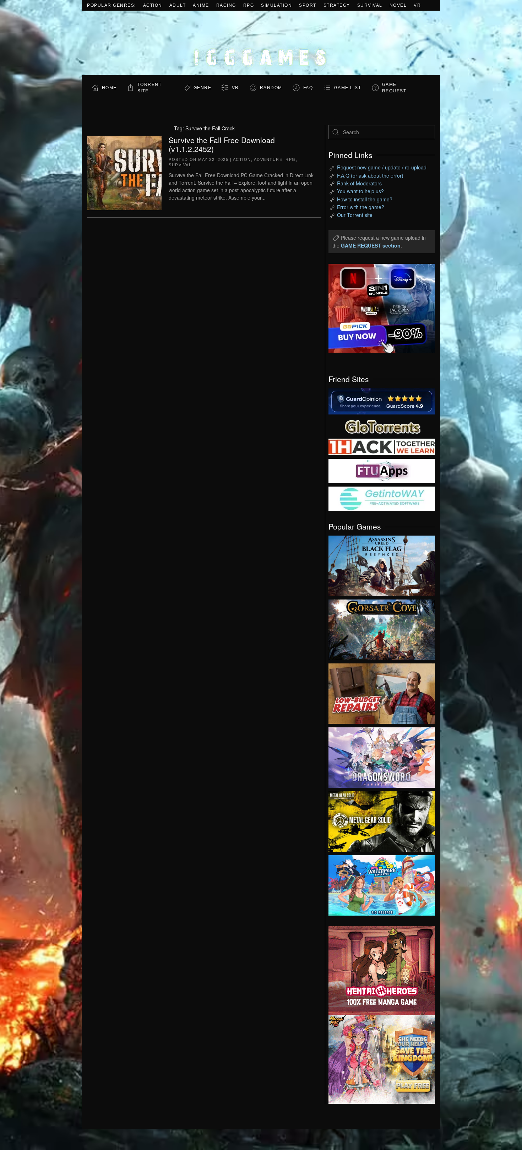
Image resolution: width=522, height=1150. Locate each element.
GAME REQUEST (394, 87)
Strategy (336, 5)
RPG (248, 5)
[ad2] (378, 970)
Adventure (268, 159)
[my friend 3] (381, 446)
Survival (369, 5)
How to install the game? (364, 199)
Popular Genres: (111, 5)
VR (417, 5)
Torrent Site (149, 87)
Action (152, 5)
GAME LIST (347, 87)
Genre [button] (203, 87)
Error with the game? (360, 207)
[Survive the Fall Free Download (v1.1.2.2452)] (124, 171)
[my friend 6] (381, 470)
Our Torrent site (355, 214)
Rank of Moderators (359, 183)
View (381, 564)
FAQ (308, 87)
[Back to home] (261, 43)
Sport (307, 5)
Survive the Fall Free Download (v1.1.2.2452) (222, 144)
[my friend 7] (381, 497)
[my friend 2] (381, 425)
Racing (226, 5)
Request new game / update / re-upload (381, 167)
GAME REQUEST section (371, 245)
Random (271, 87)
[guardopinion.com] (381, 400)
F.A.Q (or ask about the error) (370, 175)
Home (109, 87)
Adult (177, 5)
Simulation (276, 5)
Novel (398, 5)
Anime (201, 5)
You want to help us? (360, 191)
